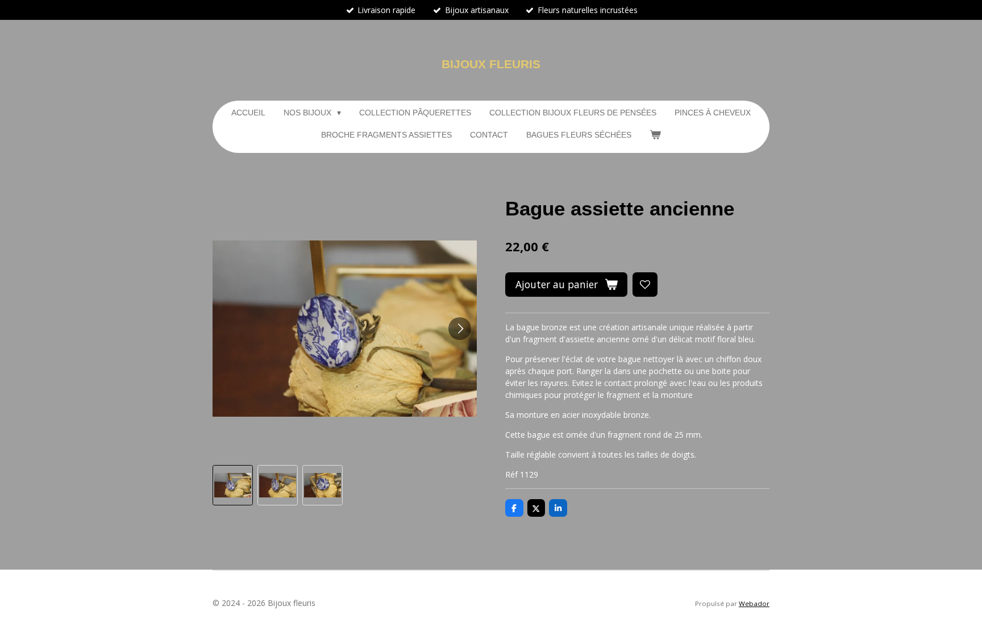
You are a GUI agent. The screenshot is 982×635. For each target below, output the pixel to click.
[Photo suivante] (459, 328)
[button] (233, 485)
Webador (754, 603)
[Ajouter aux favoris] (645, 284)
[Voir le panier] (655, 135)
